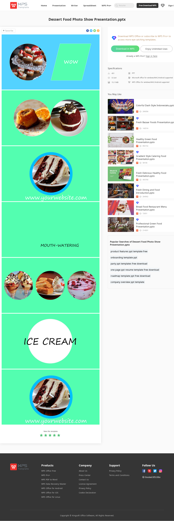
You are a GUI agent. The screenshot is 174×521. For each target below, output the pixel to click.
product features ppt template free (129, 251)
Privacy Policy (85, 488)
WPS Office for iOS (49, 492)
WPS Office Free (48, 471)
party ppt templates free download (129, 263)
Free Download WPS (147, 5)
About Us (83, 471)
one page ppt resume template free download (135, 269)
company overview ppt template (127, 282)
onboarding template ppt (124, 257)
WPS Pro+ (45, 475)
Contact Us (84, 479)
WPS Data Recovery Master (53, 484)
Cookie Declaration (87, 492)
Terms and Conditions (119, 475)
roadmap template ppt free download (130, 275)
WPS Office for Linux (50, 497)
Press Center (85, 475)
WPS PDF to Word (49, 479)
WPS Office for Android (52, 488)
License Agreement (88, 484)
